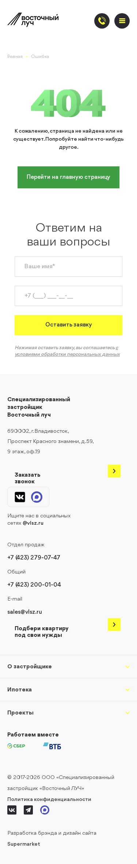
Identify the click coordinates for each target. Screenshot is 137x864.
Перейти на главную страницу (68, 177)
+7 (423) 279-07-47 (33, 558)
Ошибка (40, 56)
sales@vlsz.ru (24, 612)
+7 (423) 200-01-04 (34, 585)
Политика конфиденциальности (49, 799)
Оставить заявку (68, 325)
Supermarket (23, 844)
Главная (15, 56)
